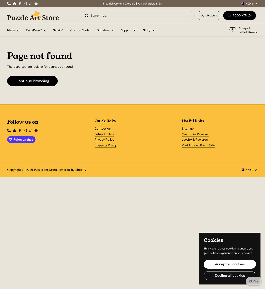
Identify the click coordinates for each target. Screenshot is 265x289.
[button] (239, 15)
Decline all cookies (230, 275)
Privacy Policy (104, 140)
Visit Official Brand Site (198, 145)
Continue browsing (32, 81)
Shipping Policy (105, 145)
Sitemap (188, 129)
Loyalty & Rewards (195, 140)
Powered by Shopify (72, 170)
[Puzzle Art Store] (33, 16)
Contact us (103, 129)
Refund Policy (104, 134)
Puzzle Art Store (45, 170)
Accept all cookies (230, 264)
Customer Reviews (195, 134)
